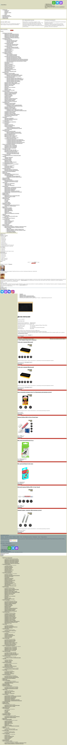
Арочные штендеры (8, 64)
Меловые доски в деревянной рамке (12, 74)
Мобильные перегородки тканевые (11, 36)
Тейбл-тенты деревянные (10, 183)
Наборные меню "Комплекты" (10, 121)
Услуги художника (6, 733)
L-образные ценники (9, 95)
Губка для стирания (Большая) (25, 342)
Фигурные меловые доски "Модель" (13, 81)
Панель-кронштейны (9, 51)
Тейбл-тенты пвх (8, 184)
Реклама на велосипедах (7, 179)
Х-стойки (6, 201)
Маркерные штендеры (9, 63)
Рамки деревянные (8, 209)
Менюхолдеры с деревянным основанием (13, 187)
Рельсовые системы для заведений (11, 150)
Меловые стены (8, 89)
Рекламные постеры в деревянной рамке (13, 155)
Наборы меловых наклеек (10, 100)
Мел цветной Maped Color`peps (25, 463)
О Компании (5, 9)
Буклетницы (5, 164)
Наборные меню (6, 120)
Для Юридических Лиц (7, 16)
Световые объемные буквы (12, 40)
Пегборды (7, 123)
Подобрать (33, 263)
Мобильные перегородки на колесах (12, 560)
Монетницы (5, 206)
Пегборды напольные (9, 124)
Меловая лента (8, 97)
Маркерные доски (6, 194)
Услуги (6, 13)
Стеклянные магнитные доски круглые (14, 141)
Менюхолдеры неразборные (10, 189)
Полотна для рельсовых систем (13, 152)
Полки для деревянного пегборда (13, 127)
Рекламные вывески (6, 38)
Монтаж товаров (6, 224)
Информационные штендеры (10, 69)
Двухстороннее (4, 259)
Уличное (3, 257)
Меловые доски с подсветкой (10, 650)
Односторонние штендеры (12, 54)
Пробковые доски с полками (10, 113)
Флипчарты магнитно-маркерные (11, 626)
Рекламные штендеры (7, 52)
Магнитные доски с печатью (10, 136)
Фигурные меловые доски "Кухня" (13, 80)
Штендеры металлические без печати (14, 58)
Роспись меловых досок (9, 220)
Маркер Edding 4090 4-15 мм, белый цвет (28, 417)
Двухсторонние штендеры (12, 55)
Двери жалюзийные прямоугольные (12, 174)
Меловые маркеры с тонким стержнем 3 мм (15, 229)
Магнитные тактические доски (12, 137)
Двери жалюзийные (6, 173)
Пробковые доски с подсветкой (11, 146)
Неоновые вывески (8, 46)
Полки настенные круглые (10, 125)
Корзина (2, 554)
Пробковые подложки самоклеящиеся (12, 114)
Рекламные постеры (6, 154)
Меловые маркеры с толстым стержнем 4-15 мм (16, 230)
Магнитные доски (6, 130)
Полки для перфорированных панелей (14, 128)
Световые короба (10, 42)
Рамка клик (7, 211)
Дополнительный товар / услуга (7, 251)
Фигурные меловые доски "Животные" (14, 77)
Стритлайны (7, 577)
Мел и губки (9, 228)
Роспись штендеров (8, 221)
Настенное (3, 254)
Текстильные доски (6, 197)
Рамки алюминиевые (9, 210)
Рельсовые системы (6, 651)
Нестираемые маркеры (11, 232)
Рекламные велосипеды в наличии (11, 180)
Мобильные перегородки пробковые (12, 35)
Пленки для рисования (7, 159)
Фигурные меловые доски (10, 590)
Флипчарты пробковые (9, 118)
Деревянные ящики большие (10, 205)
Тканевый (3, 240)
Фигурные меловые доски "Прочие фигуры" (15, 78)
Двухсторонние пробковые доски (11, 115)
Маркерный (3, 238)
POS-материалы (6, 198)
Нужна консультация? (4, 553)
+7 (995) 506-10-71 (48, 4)
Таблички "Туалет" (8, 158)
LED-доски (7, 86)
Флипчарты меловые (9, 627)
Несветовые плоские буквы (12, 45)
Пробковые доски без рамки (10, 103)
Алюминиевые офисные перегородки (12, 37)
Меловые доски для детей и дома (11, 216)
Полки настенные (6, 122)
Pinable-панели (5, 193)
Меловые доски (6, 72)
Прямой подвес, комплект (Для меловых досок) (30, 510)
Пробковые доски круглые (10, 112)
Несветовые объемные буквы (12, 44)
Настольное (3, 256)
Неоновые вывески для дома (12, 47)
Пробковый (3, 239)
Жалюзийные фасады (9, 175)
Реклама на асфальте (7, 203)
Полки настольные (8, 129)
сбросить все (2, 233)
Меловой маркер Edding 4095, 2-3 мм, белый (29, 487)
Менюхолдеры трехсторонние (10, 188)
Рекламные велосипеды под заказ (11, 181)
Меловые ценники (6, 599)
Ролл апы (6, 200)
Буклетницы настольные (9, 167)
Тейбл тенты (5, 182)
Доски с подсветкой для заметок (9, 144)
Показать (10, 264)
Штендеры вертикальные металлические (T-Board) (16, 61)
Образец (3, 249)
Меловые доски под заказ (9, 90)
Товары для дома (6, 215)
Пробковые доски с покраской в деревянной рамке (17, 110)
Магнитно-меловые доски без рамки (14, 132)
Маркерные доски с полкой (10, 196)
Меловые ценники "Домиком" (10, 93)
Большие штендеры (8, 66)
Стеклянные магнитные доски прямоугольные (16, 140)
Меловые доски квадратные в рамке (14, 76)
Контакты (6, 11)
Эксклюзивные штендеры (10, 67)
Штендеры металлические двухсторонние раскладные (17, 60)
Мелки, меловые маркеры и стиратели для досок (14, 227)
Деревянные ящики (6, 204)
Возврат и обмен (8, 12)
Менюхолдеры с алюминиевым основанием (13, 191)
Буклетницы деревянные (9, 165)
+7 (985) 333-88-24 (48, 5)
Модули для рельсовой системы (11, 151)
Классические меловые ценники (11, 601)
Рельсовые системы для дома (10, 149)
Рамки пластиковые (8, 208)
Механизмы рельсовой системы (13, 153)
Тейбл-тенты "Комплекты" (10, 185)
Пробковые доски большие (10, 107)
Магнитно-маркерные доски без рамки (14, 133)
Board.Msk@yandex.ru (4, 535)
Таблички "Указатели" (9, 157)
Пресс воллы (7, 199)
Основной (3, 248)
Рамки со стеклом (8, 212)
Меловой (3, 237)
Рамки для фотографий (7, 207)
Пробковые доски (6, 102)
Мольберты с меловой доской (10, 71)
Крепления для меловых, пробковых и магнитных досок (15, 226)
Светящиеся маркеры (11, 231)
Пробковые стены (8, 116)
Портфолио (7, 10)
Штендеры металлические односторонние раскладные (17, 59)
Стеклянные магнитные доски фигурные (15, 143)
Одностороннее (4, 258)
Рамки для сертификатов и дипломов (12, 213)
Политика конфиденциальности (9, 545)
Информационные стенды (8, 667)
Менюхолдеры (5, 186)
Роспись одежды (8, 222)
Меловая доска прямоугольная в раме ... (26, 338)
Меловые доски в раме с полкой (11, 82)
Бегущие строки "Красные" (10, 218)
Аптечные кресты (8, 50)
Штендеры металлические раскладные (12, 56)
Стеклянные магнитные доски (10, 138)
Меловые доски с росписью (10, 87)
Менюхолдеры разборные (10, 698)
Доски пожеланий (6, 177)
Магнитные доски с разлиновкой (11, 135)
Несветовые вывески (9, 43)
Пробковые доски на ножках (10, 111)
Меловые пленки (8, 160)
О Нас (21, 536)
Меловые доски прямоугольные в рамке (14, 75)
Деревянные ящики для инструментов (12, 716)
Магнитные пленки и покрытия (10, 666)
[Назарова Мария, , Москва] (2, 270)
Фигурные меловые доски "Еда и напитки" (15, 79)
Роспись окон (7, 223)
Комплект (3, 250)
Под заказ (3, 260)
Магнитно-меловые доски (9, 134)
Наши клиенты (5, 17)
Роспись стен (7, 735)
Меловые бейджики (8, 94)
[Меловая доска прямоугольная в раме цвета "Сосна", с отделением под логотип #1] (25, 314)
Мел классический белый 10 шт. (26, 440)
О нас (6, 14)
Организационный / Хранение (7, 246)
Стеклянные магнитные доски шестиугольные (16, 142)
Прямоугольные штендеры (10, 65)
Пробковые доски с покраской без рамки (14, 109)
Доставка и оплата (8, 536)
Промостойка (7, 202)
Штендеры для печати (9, 576)
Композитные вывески (9, 49)
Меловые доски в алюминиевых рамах (12, 83)
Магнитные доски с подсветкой (11, 145)
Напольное (3, 255)
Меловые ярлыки (8, 96)
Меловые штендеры (8, 53)
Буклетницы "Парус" (9, 166)
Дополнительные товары (7, 225)
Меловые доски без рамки (10, 73)
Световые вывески (8, 39)
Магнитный (3, 236)
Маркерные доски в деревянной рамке (12, 195)
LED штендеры (8, 70)
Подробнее (20, 364)
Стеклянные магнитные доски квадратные (15, 139)
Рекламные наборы (6, 178)
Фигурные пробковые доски (10, 106)
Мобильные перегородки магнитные (12, 559)
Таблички (4, 156)
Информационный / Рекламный (7, 245)
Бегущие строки (6, 217)
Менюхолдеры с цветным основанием (12, 699)
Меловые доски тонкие (9, 85)
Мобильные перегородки (7, 33)
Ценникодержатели (6, 192)
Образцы (4, 214)
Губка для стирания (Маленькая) (26, 367)
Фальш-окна (5, 172)
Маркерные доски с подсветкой (11, 147)
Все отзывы (2, 288)
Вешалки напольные (7, 168)
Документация (5, 18)
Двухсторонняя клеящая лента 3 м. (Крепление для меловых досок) (35, 392)
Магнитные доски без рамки (10, 131)
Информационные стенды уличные (11, 163)
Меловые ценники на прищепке (11, 101)
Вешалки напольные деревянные (11, 169)
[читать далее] (24, 280)
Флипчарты (5, 117)
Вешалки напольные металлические (12, 170)
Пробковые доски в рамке (10, 104)
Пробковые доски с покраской (10, 108)
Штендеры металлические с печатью (14, 57)
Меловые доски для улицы (10, 84)
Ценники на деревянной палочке (11, 98)
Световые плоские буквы (12, 41)
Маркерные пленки (8, 161)
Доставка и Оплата (6, 15)
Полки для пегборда (8, 126)
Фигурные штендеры (9, 68)
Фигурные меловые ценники (10, 99)
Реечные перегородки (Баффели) (9, 171)
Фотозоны (6, 88)
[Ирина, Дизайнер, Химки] (2, 278)
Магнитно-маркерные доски (10, 640)
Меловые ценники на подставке (11, 92)
